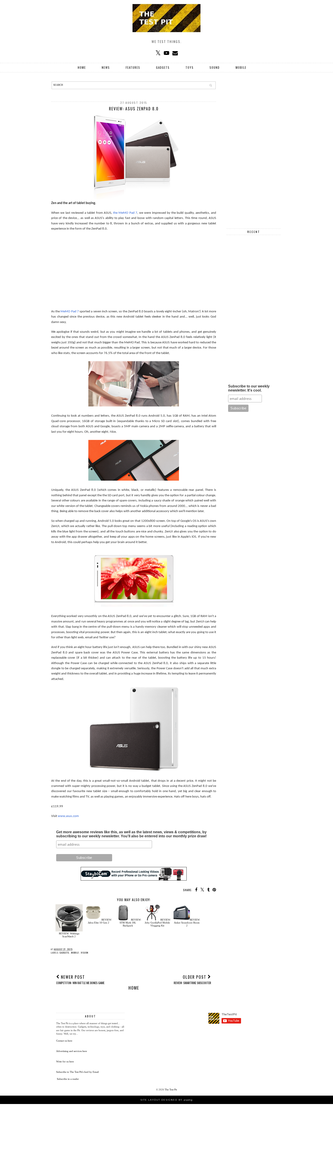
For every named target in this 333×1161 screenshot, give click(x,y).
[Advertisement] (133, 267)
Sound (215, 67)
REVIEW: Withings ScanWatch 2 (69, 935)
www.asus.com (68, 816)
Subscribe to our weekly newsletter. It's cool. (249, 388)
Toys (190, 67)
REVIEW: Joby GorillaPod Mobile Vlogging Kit (158, 922)
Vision (84, 952)
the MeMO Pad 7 (125, 213)
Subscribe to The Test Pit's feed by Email (77, 1072)
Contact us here (64, 1040)
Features (133, 67)
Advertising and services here (71, 1051)
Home (82, 67)
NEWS (106, 67)
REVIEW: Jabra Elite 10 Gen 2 (100, 921)
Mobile (241, 67)
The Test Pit (171, 1089)
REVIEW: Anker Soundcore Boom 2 (187, 922)
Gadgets (163, 67)
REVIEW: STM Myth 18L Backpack (130, 922)
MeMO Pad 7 (69, 311)
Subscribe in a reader (68, 1079)
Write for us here (65, 1061)
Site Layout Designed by (166, 1099)
